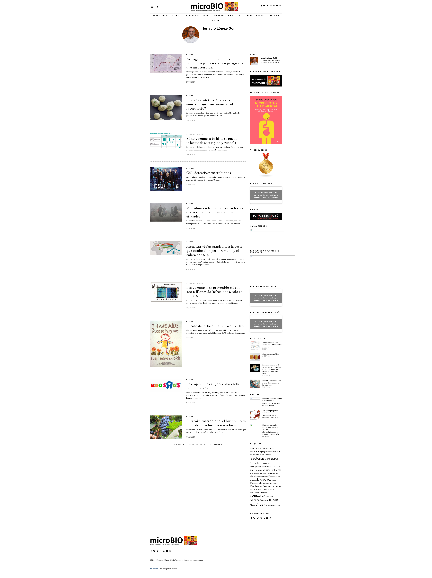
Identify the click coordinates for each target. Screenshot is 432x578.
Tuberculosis (269, 496)
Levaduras (260, 476)
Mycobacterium (256, 483)
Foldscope (261, 470)
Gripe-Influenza (272, 470)
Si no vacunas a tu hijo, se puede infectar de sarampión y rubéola (211, 140)
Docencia (273, 16)
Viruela (252, 505)
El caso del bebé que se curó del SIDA (215, 326)
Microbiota (193, 16)
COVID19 (256, 463)
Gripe (206, 16)
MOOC (274, 480)
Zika (279, 505)
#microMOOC (270, 448)
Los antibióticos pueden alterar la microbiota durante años (271, 383)
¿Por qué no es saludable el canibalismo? (272, 399)
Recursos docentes (272, 486)
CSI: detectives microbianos (208, 173)
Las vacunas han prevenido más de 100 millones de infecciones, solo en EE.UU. (214, 291)
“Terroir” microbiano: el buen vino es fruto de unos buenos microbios (216, 423)
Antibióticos (259, 455)
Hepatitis (256, 473)
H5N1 (251, 473)
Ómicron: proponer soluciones (270, 412)
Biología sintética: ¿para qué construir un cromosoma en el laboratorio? (209, 104)
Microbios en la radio (227, 16)
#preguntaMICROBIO (268, 452)
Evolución (254, 470)
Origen (274, 483)
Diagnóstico (267, 463)
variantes (264, 500)
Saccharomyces (254, 492)
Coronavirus (160, 16)
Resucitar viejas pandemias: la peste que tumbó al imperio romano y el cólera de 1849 (214, 250)
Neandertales (267, 483)
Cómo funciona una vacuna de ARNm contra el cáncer (270, 62)
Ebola (278, 467)
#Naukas (255, 451)
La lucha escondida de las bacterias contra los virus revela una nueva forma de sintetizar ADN (271, 369)
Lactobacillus (262, 473)
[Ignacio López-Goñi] (254, 61)
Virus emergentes (270, 505)
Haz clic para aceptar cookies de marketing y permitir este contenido (266, 195)
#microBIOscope (258, 448)
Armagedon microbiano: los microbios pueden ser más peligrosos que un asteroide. (214, 63)
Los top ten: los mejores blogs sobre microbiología (213, 386)
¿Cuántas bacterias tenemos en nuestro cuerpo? (270, 427)
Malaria (265, 476)
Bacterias (257, 458)
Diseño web (154, 569)
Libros (248, 16)
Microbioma (253, 480)
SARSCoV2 (257, 495)
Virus (259, 504)
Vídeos (260, 16)
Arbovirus (267, 455)
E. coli (273, 467)
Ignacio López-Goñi (269, 58)
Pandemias (256, 486)
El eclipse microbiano (271, 354)
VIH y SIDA (272, 500)
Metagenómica (274, 476)
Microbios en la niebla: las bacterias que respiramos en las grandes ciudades (214, 212)
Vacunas (177, 16)
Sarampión (263, 492)
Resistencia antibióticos (261, 489)
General (190, 54)
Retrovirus (276, 490)
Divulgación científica (260, 466)
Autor (216, 20)
